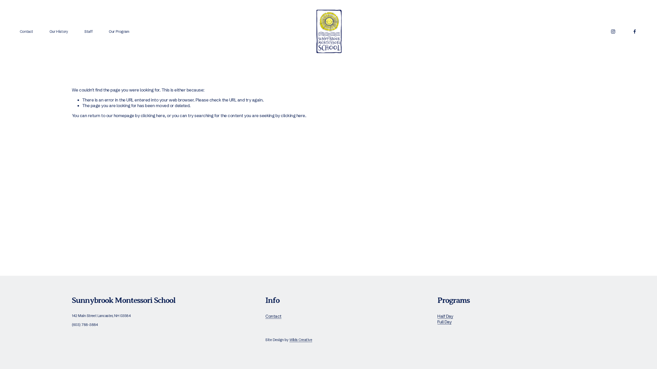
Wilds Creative (300, 339)
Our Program (119, 31)
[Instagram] (613, 31)
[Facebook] (634, 31)
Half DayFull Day (445, 318)
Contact (26, 31)
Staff (88, 31)
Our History (59, 31)
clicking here (153, 115)
